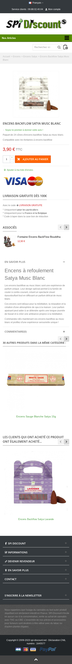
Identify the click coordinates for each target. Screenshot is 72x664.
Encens (16, 56)
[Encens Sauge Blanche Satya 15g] (36, 380)
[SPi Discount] (36, 23)
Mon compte (54, 9)
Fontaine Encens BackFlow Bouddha (39, 236)
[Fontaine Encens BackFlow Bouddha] (9, 241)
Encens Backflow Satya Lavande (36, 519)
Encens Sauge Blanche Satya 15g (36, 416)
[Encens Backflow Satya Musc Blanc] (36, 94)
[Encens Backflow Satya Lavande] (36, 482)
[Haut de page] (36, 659)
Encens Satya (30, 56)
